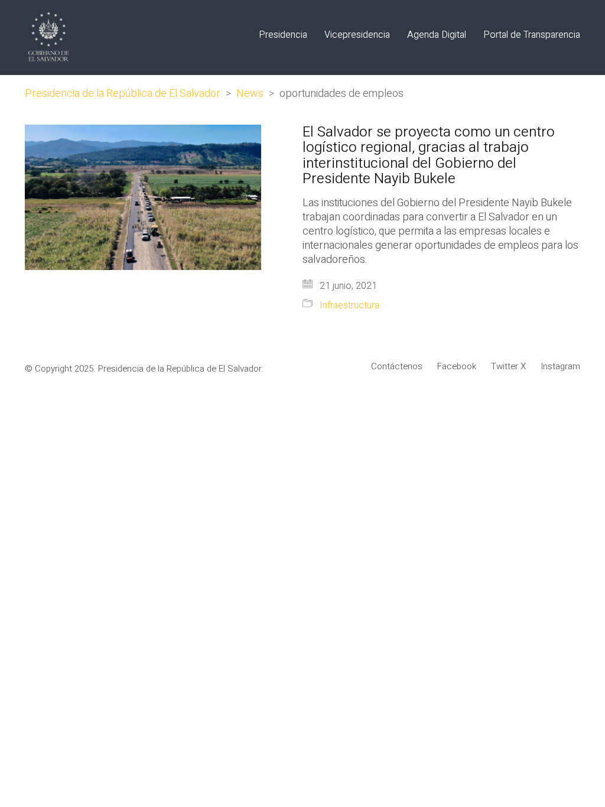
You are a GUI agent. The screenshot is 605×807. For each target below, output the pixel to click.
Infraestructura (349, 306)
